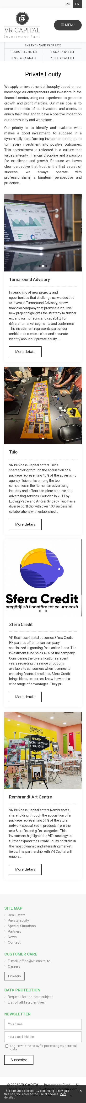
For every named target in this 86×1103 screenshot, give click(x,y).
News (12, 937)
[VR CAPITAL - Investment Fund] (22, 25)
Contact (14, 942)
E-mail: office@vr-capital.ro (29, 961)
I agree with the (43, 1047)
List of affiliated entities (26, 1002)
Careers (14, 966)
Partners (14, 931)
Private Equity (18, 920)
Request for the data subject (30, 997)
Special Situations (22, 926)
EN (77, 4)
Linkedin (14, 976)
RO (68, 4)
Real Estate (17, 915)
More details (25, 352)
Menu (69, 25)
